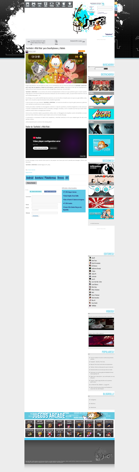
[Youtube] (116, 15)
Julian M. (94, 274)
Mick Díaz (94, 287)
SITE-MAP (76, 439)
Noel (93, 292)
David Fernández (96, 263)
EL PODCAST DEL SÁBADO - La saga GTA (99, 384)
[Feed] (116, 3)
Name (27, 204)
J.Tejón (93, 271)
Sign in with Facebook (50, 191)
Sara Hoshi (94, 303)
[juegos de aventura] (49, 424)
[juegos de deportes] (89, 424)
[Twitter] (116, 6)
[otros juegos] (99, 433)
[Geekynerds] (101, 219)
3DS (45, 6)
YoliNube (30, 51)
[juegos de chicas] (39, 433)
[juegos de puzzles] (109, 433)
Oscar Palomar (95, 295)
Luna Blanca (95, 285)
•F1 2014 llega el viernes (69, 192)
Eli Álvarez (94, 266)
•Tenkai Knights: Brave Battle (71, 196)
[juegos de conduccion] (79, 424)
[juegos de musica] (89, 433)
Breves (61, 178)
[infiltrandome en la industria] (101, 174)
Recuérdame (101, 12)
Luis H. (93, 279)
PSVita (52, 6)
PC (57, 6)
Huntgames (93, 399)
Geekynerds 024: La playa (76, 41)
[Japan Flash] (101, 185)
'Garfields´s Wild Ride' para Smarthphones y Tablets (45, 48)
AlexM (93, 258)
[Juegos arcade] (39, 424)
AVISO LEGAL (64, 439)
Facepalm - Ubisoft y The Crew (97, 361)
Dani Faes (94, 261)
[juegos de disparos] (99, 424)
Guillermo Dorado (96, 269)
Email (27, 207)
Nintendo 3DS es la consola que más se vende (101, 369)
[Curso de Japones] (101, 207)
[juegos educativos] (109, 424)
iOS (64, 6)
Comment (28, 196)
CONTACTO (59, 439)
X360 (27, 6)
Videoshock (93, 407)
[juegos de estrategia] (29, 433)
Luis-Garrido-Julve (97, 282)
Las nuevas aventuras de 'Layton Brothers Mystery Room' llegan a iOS (38, 42)
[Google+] (116, 12)
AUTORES (80, 439)
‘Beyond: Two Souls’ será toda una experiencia (101, 364)
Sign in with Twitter (36, 191)
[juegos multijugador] (79, 433)
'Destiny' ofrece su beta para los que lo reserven (101, 367)
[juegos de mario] (49, 433)
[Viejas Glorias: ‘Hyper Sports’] (101, 119)
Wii (40, 6)
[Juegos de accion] (29, 424)
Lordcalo (94, 277)
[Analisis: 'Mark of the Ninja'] (101, 133)
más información (60, 462)
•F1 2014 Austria (67, 203)
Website (28, 213)
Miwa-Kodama (95, 290)
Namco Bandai (31, 170)
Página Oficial (29, 172)
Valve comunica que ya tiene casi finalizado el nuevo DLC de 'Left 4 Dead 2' (101, 388)
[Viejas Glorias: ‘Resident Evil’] (101, 90)
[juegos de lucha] (69, 433)
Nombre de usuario (92, 7)
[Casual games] (69, 424)
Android (70, 6)
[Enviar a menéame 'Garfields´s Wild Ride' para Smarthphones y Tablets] (81, 51)
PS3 (33, 6)
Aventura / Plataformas (45, 178)
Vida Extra (92, 403)
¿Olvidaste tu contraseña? (102, 13)
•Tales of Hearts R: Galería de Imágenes (73, 200)
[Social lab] (101, 196)
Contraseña (92, 9)
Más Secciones (95, 223)
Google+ (34, 51)
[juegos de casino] (59, 424)
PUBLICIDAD (70, 439)
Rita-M (93, 300)
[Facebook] (116, 9)
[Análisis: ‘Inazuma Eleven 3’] (101, 104)
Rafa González (95, 298)
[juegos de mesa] (59, 433)
